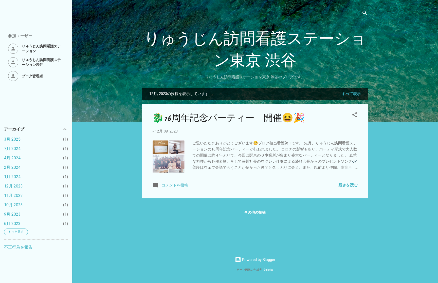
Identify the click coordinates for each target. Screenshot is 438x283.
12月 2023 (13, 186)
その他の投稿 (255, 212)
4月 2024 (12, 158)
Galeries (268, 269)
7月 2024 (12, 148)
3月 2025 (12, 139)
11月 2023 (13, 195)
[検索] (365, 14)
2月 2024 (12, 167)
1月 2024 (12, 176)
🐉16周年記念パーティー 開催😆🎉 (228, 118)
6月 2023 (12, 223)
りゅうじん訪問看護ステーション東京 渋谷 (255, 49)
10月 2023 (13, 204)
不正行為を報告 (18, 247)
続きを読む (348, 185)
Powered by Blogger (258, 259)
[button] (355, 116)
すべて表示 (351, 93)
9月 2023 (12, 214)
